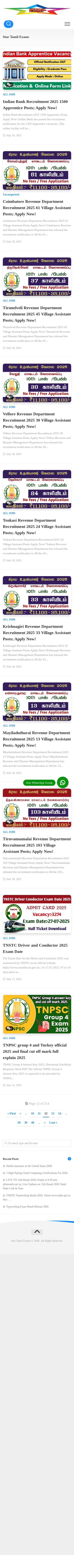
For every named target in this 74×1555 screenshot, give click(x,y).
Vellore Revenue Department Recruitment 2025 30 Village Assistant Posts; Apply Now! (37, 420)
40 (32, 1122)
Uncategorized (11, 194)
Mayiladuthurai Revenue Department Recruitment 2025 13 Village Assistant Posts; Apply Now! (37, 739)
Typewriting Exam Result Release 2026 (27, 1206)
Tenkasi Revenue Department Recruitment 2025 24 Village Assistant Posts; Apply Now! (37, 526)
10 (32, 1113)
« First (11, 1113)
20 (18, 1122)
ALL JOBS (9, 94)
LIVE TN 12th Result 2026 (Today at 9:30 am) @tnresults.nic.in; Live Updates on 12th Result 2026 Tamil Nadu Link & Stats (34, 1184)
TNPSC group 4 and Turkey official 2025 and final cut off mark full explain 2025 (35, 1051)
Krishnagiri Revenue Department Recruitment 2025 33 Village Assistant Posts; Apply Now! (37, 632)
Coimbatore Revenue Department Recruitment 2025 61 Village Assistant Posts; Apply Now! (37, 207)
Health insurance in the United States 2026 (29, 1166)
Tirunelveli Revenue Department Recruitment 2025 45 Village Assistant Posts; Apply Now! (37, 314)
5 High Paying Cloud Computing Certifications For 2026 (37, 1173)
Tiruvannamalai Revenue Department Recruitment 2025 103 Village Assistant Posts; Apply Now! (37, 845)
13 (52, 1113)
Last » (53, 1122)
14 (59, 1113)
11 (39, 1113)
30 (25, 1122)
